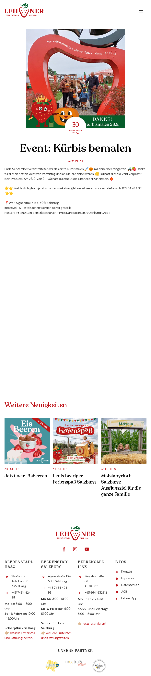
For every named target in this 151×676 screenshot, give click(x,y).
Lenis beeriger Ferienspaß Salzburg (74, 479)
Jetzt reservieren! (94, 623)
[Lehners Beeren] (24, 16)
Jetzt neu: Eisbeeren (26, 476)
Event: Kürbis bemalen (75, 148)
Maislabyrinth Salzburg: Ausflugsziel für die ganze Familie (121, 485)
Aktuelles (75, 161)
